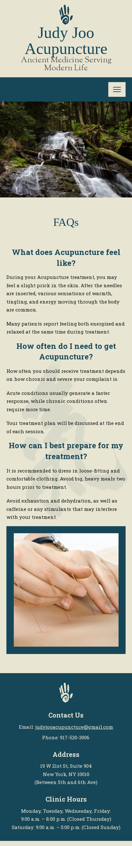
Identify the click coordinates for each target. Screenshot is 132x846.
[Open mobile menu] (117, 89)
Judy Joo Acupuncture (66, 41)
